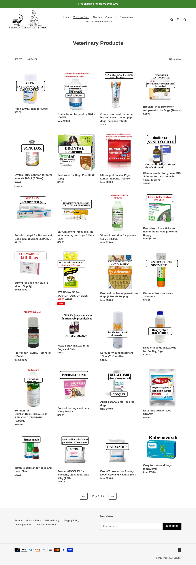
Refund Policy (52, 520)
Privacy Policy (33, 520)
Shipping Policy (71, 520)
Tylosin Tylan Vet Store (172, 558)
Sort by (19, 59)
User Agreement (23, 524)
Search (18, 520)
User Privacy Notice (46, 524)
